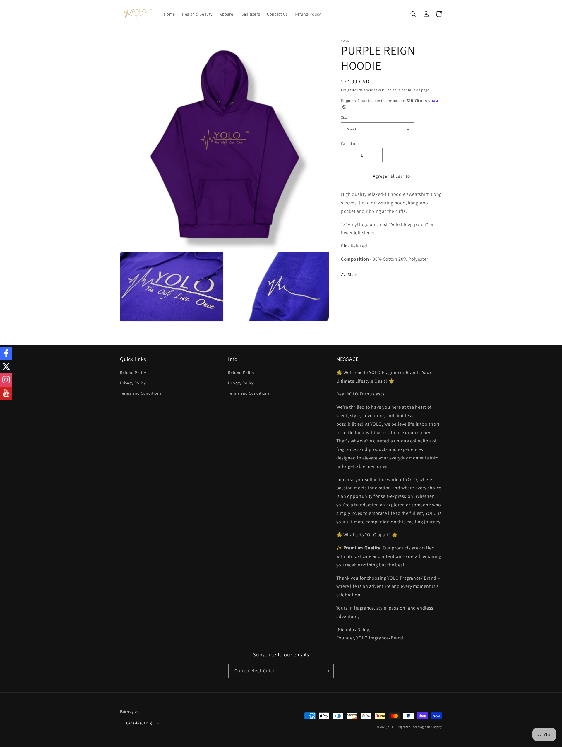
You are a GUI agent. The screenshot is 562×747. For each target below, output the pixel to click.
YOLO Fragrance (399, 727)
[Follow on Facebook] (6, 353)
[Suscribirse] (327, 671)
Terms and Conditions (141, 393)
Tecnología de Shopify (426, 727)
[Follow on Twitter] (6, 367)
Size (344, 117)
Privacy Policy (132, 383)
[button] (413, 14)
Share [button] (353, 274)
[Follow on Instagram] (6, 380)
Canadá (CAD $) (139, 723)
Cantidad (348, 143)
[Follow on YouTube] (6, 393)
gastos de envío (360, 90)
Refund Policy (133, 372)
